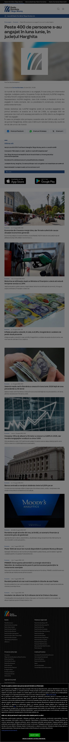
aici (15, 706)
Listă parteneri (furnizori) (9, 730)
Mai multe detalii (51, 694)
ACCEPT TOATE (34, 735)
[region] (34, 712)
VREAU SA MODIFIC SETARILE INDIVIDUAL (34, 738)
